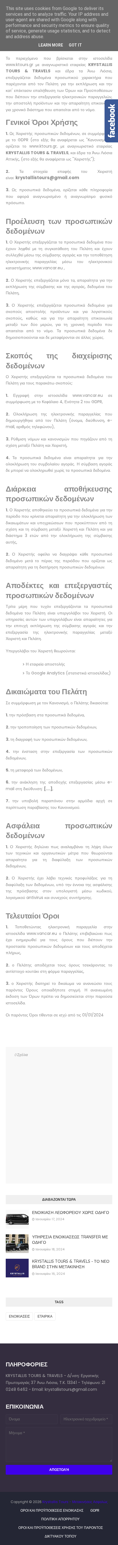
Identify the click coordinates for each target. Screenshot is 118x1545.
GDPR (94, 1510)
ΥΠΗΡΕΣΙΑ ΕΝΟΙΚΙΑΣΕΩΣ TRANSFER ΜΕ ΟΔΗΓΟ (70, 1239)
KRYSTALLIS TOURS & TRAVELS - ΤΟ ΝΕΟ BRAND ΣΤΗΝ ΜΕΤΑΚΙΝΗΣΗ (70, 1264)
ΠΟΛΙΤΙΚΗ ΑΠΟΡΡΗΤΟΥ (60, 1519)
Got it (75, 45)
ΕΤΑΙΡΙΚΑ (45, 1316)
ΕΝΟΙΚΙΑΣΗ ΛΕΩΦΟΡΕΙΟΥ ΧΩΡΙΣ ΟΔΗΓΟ (70, 1212)
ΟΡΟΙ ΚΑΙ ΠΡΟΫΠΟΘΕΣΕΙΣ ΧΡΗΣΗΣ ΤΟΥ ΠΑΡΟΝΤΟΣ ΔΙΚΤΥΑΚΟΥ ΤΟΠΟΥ (60, 1528)
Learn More (50, 45)
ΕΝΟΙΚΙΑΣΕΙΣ (19, 1316)
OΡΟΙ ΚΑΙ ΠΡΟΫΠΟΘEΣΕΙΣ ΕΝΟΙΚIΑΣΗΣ (51, 1510)
